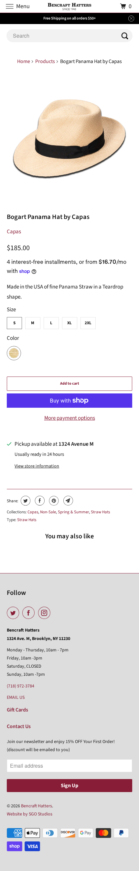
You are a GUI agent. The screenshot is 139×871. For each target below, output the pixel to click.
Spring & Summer (73, 512)
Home (23, 61)
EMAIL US (16, 697)
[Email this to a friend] (67, 501)
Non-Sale (48, 512)
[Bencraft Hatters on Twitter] (14, 613)
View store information (37, 466)
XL (69, 323)
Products (45, 61)
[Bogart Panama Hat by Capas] (69, 139)
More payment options (69, 418)
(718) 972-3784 (20, 686)
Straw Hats (100, 512)
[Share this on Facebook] (39, 501)
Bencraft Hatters (36, 806)
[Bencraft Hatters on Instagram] (45, 613)
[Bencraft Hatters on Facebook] (29, 613)
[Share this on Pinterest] (53, 501)
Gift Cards (17, 709)
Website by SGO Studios (29, 814)
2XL (88, 323)
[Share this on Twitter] (24, 501)
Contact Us (19, 726)
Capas (14, 232)
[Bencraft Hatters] (69, 6)
